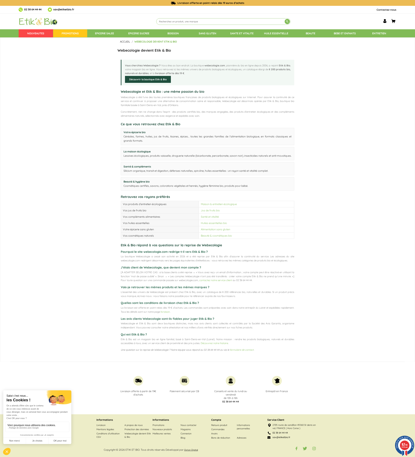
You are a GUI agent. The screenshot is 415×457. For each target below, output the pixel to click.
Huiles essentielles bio (214, 223)
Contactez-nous (386, 9)
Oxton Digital (191, 449)
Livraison (101, 425)
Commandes (218, 429)
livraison (165, 311)
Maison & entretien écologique (219, 204)
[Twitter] (305, 448)
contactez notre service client (215, 280)
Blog (183, 437)
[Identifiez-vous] (385, 21)
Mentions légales (105, 429)
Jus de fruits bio (210, 210)
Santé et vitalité (210, 216)
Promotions (158, 425)
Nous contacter (188, 425)
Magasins (186, 429)
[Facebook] (296, 448)
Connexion (186, 433)
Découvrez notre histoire (214, 343)
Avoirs (214, 433)
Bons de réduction (220, 437)
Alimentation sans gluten (215, 229)
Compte (216, 419)
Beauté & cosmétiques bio (216, 235)
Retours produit (219, 425)
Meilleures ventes (162, 433)
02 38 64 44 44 (33, 9)
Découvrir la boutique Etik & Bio (148, 79)
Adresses (241, 437)
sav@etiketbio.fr (63, 9)
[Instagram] (314, 448)
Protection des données (136, 429)
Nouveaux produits (162, 429)
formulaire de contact (242, 349)
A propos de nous (133, 425)
